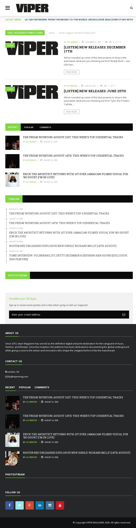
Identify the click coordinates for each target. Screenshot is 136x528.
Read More (71, 72)
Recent (13, 127)
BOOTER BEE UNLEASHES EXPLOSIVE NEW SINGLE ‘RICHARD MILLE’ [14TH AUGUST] (76, 452)
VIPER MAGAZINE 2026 (98, 522)
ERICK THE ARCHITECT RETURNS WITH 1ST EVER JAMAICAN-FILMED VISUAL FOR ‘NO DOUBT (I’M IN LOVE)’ (75, 175)
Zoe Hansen (72, 42)
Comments (45, 127)
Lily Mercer (72, 86)
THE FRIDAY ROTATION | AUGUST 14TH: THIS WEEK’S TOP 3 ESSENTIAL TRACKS (73, 155)
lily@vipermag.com (18, 376)
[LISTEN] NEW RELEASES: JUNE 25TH (95, 91)
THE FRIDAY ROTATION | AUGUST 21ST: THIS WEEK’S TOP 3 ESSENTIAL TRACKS (73, 137)
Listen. (10, 45)
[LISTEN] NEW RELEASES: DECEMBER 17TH (95, 49)
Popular (28, 127)
